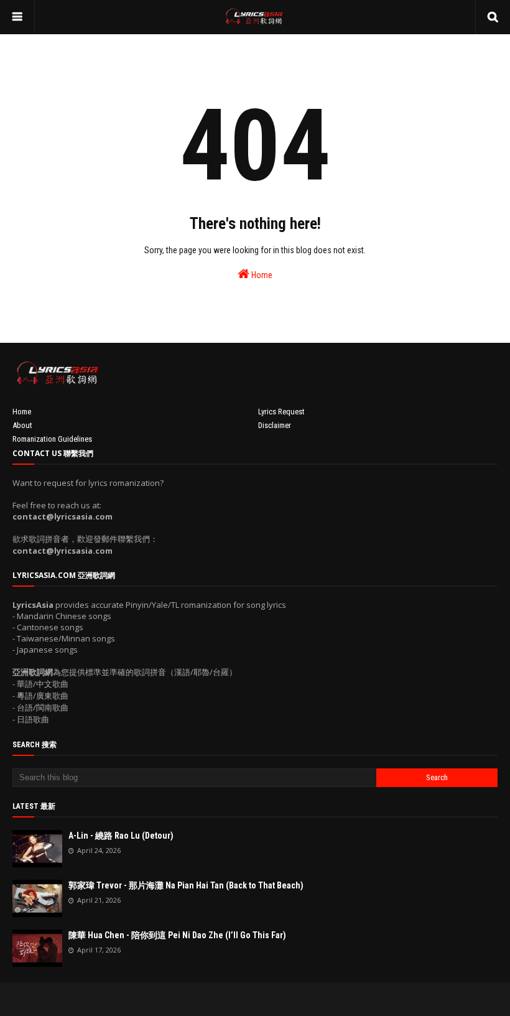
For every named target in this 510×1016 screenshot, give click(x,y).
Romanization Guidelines (52, 439)
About (22, 425)
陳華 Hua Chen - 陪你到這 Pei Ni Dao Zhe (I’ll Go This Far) (177, 935)
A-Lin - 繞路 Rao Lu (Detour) (121, 836)
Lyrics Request (281, 411)
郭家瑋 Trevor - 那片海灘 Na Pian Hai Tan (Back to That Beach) (186, 885)
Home (260, 275)
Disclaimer (274, 425)
